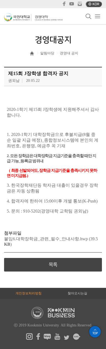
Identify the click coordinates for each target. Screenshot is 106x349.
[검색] (88, 16)
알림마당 (47, 53)
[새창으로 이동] (17, 17)
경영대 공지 (69, 53)
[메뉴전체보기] (97, 16)
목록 (53, 264)
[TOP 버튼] (95, 331)
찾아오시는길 (77, 293)
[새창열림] (29, 338)
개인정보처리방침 (28, 293)
